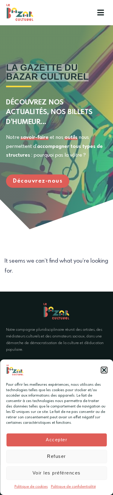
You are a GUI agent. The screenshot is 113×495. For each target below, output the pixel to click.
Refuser (56, 456)
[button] (104, 370)
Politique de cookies (31, 487)
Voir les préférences (57, 472)
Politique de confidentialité (73, 487)
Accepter (56, 439)
